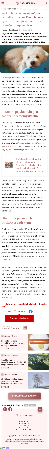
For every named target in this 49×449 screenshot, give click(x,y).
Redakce (24, 423)
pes (26, 405)
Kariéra (25, 425)
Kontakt (24, 421)
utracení (32, 405)
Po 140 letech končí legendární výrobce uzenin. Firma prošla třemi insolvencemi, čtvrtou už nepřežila (12, 345)
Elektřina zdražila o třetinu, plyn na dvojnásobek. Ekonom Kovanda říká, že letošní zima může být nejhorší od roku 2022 (13, 384)
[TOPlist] (4, 447)
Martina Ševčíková (10, 30)
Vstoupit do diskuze (20, 318)
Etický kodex (24, 429)
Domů (4, 9)
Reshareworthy (9, 146)
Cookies (24, 427)
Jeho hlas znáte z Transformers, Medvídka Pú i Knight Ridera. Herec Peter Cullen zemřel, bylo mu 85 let (13, 363)
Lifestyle (12, 9)
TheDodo (6, 259)
